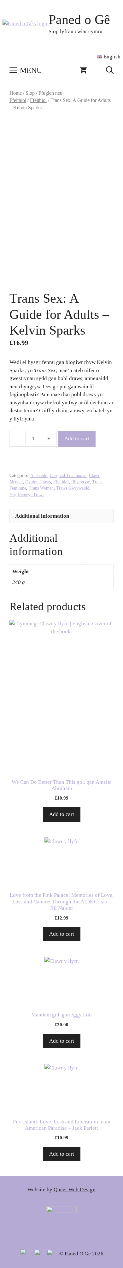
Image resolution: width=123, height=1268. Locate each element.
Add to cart (76, 439)
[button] (110, 70)
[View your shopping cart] (83, 70)
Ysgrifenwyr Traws (26, 494)
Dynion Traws (38, 481)
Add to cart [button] (61, 814)
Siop (30, 93)
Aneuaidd (38, 475)
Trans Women (41, 488)
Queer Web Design (75, 1190)
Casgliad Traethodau (68, 475)
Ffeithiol (38, 100)
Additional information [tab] (42, 516)
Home (15, 93)
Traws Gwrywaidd (72, 488)
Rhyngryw (80, 481)
